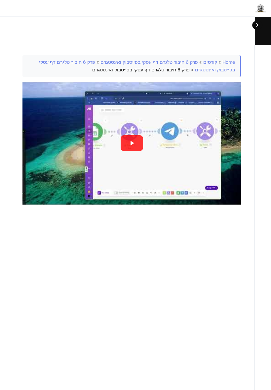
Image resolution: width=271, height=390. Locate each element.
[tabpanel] (131, 130)
